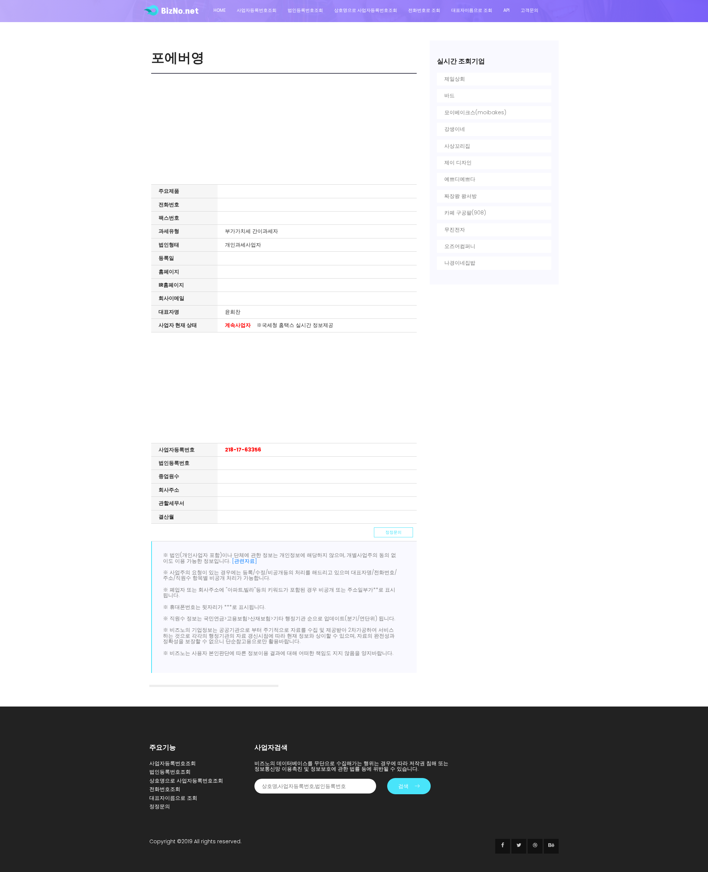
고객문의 (529, 10)
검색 (403, 786)
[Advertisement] (286, 129)
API (506, 10)
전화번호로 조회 (424, 10)
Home (220, 10)
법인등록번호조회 (305, 10)
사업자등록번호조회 (257, 10)
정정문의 (393, 532)
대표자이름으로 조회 (471, 10)
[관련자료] (244, 561)
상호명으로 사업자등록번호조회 (365, 10)
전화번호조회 (164, 789)
